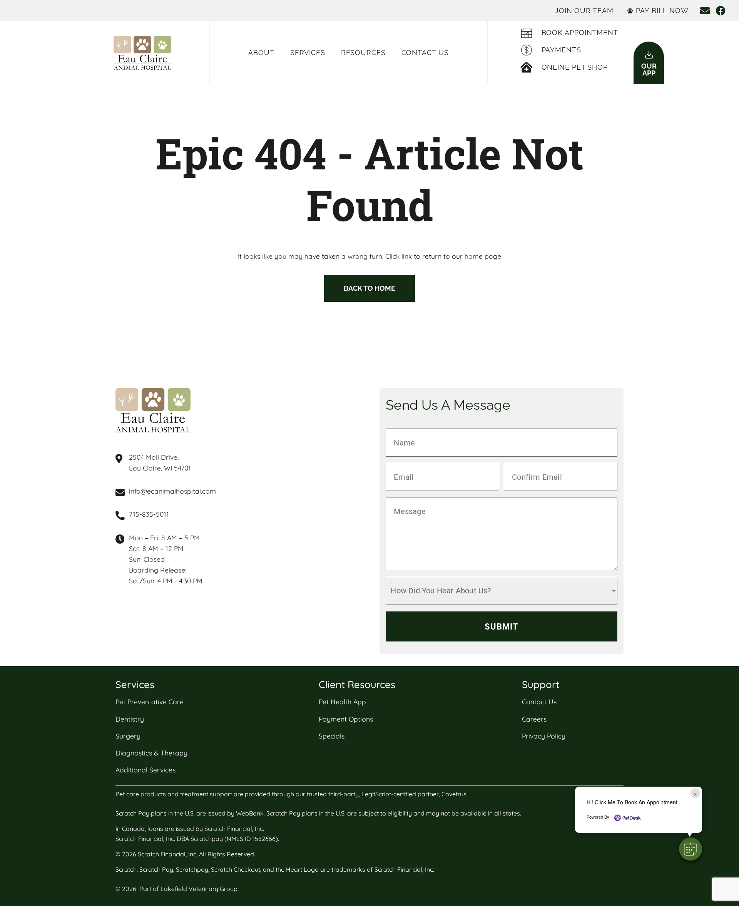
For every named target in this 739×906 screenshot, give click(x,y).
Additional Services (145, 769)
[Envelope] (705, 10)
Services (307, 53)
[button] (690, 849)
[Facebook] (721, 10)
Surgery (127, 736)
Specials (331, 736)
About (261, 53)
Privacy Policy (543, 736)
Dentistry (129, 719)
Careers (534, 719)
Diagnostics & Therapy (151, 753)
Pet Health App (342, 701)
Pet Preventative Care (149, 701)
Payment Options (346, 719)
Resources (363, 53)
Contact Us (425, 53)
